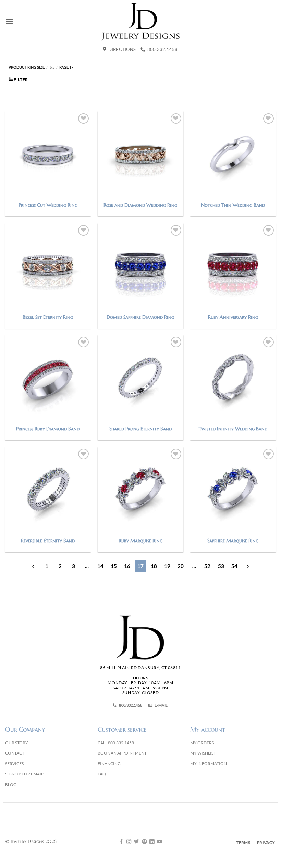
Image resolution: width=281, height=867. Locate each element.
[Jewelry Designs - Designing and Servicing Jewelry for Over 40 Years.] (140, 21)
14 (100, 566)
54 (234, 566)
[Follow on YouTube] (159, 842)
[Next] (248, 566)
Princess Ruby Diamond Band (48, 429)
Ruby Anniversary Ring (233, 317)
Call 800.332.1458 (116, 742)
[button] (9, 21)
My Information (208, 763)
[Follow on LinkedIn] (152, 842)
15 (114, 566)
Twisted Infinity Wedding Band (233, 429)
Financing (109, 763)
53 (221, 566)
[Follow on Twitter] (136, 842)
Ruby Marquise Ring (140, 540)
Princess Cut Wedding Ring (48, 205)
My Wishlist (203, 753)
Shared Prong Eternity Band (140, 429)
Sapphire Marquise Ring (232, 540)
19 (167, 566)
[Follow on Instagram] (129, 842)
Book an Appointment (122, 753)
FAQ (102, 773)
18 (154, 566)
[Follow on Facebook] (121, 842)
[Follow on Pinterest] (144, 842)
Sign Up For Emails (25, 773)
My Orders (202, 742)
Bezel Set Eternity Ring (48, 317)
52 (207, 566)
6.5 (52, 67)
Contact (14, 753)
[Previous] (33, 566)
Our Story (16, 742)
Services (14, 763)
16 (127, 566)
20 (181, 566)
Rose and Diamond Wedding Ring (140, 205)
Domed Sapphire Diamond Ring (140, 317)
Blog (10, 784)
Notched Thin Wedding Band (233, 205)
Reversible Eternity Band (48, 540)
